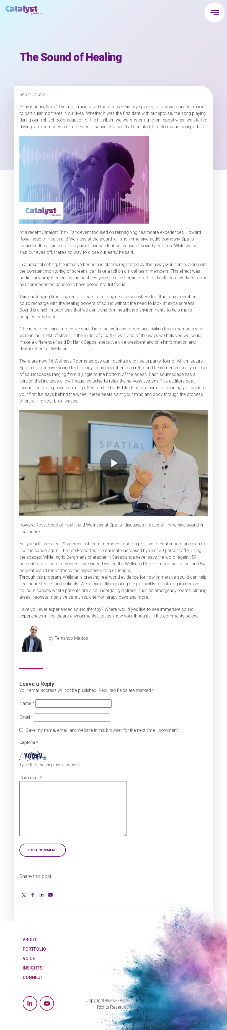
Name (26, 703)
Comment (30, 777)
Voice (29, 958)
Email (26, 717)
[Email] (50, 895)
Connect (33, 977)
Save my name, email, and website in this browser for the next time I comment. (102, 730)
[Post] (24, 895)
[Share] (33, 895)
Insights (32, 968)
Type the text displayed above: (49, 764)
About (30, 939)
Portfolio (34, 949)
